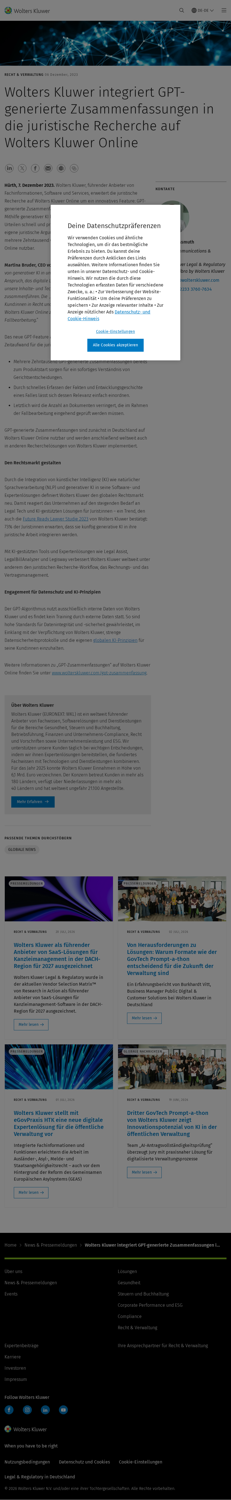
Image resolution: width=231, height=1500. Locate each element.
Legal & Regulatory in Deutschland (40, 1476)
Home (11, 1245)
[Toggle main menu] (222, 10)
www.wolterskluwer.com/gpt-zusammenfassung (99, 673)
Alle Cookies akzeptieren (115, 345)
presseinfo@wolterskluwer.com (187, 280)
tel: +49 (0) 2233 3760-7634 (184, 289)
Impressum (16, 1379)
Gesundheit (129, 1282)
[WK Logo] (26, 1429)
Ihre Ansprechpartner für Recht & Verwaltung (163, 1345)
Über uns (13, 1271)
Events (11, 1294)
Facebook (9, 1409)
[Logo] (31, 10)
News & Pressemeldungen (51, 1245)
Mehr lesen (29, 1024)
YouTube (63, 1409)
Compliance (130, 1316)
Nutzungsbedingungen (27, 1462)
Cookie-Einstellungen (115, 331)
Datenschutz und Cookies (84, 1462)
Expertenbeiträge (22, 1345)
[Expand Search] (181, 10)
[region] (115, 282)
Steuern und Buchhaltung (143, 1294)
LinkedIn (45, 1409)
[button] (9, 168)
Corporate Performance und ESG (150, 1305)
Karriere (13, 1357)
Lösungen (127, 1271)
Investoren (15, 1368)
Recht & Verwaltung (137, 1327)
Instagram (27, 1409)
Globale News (22, 849)
